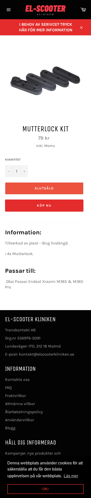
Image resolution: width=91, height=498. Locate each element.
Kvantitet (12, 159)
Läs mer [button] (71, 476)
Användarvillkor (19, 419)
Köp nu (44, 205)
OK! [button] (45, 489)
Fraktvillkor (15, 395)
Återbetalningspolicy (24, 411)
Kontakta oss (17, 379)
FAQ (8, 387)
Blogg (10, 428)
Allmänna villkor (20, 403)
